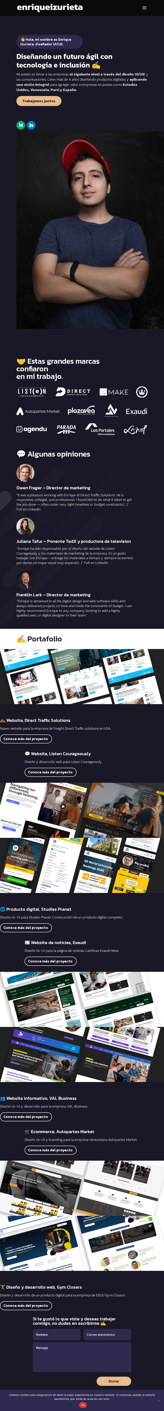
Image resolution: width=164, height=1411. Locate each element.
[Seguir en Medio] (20, 125)
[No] (159, 1400)
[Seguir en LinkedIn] (31, 125)
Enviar (114, 1381)
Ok (83, 1405)
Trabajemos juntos (38, 101)
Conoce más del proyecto (25, 738)
